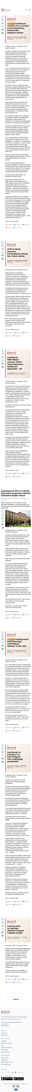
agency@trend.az (4, 1025)
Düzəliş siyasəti (4, 1049)
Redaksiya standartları (6, 1047)
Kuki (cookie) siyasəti (6, 1064)
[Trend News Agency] (5, 1012)
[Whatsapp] (2, 1072)
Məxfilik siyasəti (4, 1060)
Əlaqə (2, 1045)
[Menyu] (29, 10)
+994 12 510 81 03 (5, 1024)
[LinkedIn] (19, 1072)
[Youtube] (12, 1072)
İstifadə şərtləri (4, 1057)
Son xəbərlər (4, 1033)
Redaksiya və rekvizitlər (6, 1043)
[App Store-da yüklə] (7, 1078)
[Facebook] (5, 1072)
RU (18, 1089)
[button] (2, 16)
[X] (9, 1072)
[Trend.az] (5, 10)
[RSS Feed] (22, 1072)
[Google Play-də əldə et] (19, 1078)
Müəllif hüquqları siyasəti (7, 1062)
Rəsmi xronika (4, 1035)
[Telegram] (15, 1072)
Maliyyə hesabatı (5, 1052)
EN (13, 1089)
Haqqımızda (4, 1041)
